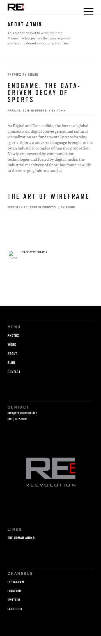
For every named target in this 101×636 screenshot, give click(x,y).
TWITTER (14, 600)
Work (12, 344)
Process (49, 207)
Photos (13, 335)
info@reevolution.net (22, 413)
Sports (41, 110)
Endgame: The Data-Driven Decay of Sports (44, 93)
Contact (14, 372)
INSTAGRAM (16, 582)
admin (61, 110)
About (12, 354)
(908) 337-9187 (18, 419)
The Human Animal (22, 538)
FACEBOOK (15, 609)
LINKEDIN (14, 591)
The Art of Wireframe (49, 196)
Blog (11, 362)
